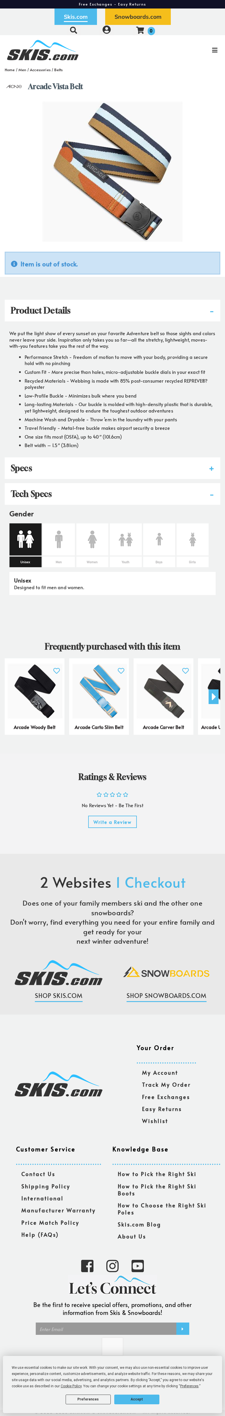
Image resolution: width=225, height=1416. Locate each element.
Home (10, 69)
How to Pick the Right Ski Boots (157, 1190)
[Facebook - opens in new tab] (87, 1265)
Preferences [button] (189, 1386)
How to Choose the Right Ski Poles (162, 1209)
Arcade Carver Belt (163, 727)
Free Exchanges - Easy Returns (112, 4)
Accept (137, 1399)
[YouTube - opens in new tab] (138, 1265)
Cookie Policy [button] (71, 1386)
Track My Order (166, 1084)
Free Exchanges (166, 1097)
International (42, 1198)
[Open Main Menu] (188, 50)
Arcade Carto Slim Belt (99, 727)
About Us (132, 1236)
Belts (58, 69)
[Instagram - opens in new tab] (112, 1265)
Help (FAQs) (40, 1234)
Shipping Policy (45, 1186)
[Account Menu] (106, 30)
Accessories (40, 69)
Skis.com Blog (139, 1224)
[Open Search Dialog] (74, 30)
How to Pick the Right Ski (157, 1174)
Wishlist (155, 1121)
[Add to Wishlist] (56, 667)
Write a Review (112, 822)
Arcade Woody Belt (35, 727)
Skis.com (76, 16)
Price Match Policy (50, 1222)
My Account (160, 1072)
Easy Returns (162, 1109)
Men (22, 69)
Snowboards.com (138, 16)
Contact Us (38, 1174)
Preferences (88, 1399)
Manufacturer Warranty (58, 1210)
